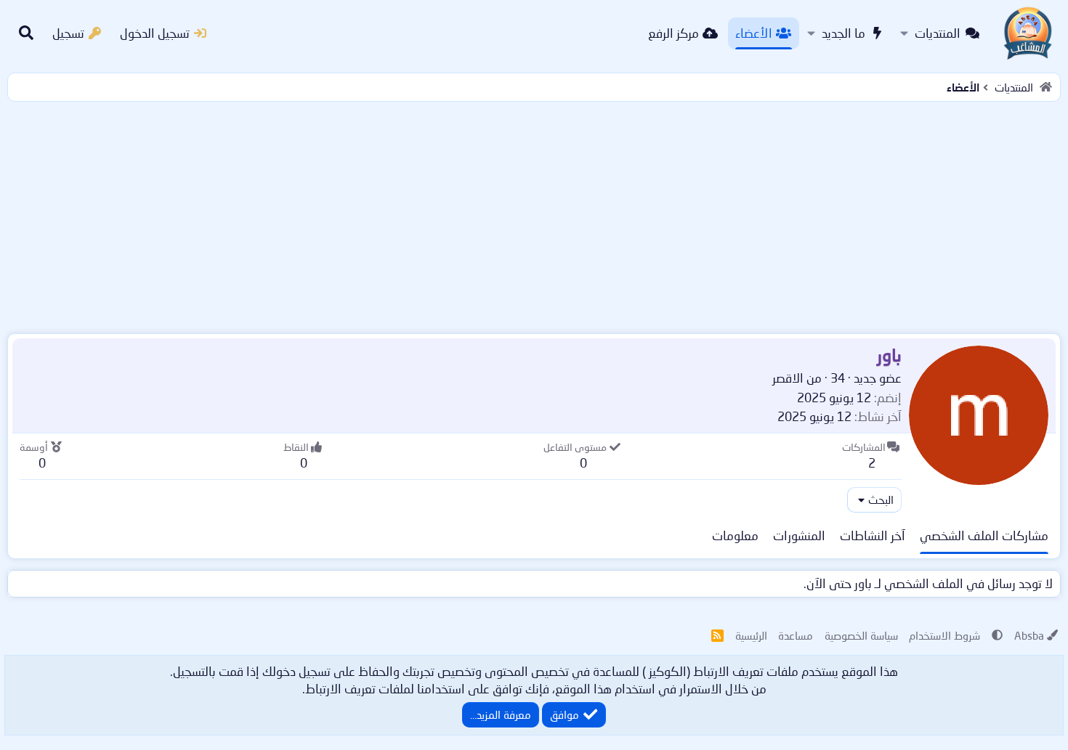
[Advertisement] (534, 214)
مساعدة (795, 635)
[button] (904, 33)
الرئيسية (751, 635)
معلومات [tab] (735, 535)
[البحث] (26, 33)
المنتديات (937, 33)
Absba (1029, 635)
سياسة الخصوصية (861, 635)
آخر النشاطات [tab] (872, 535)
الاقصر (788, 378)
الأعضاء (753, 33)
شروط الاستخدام (944, 635)
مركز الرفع (673, 33)
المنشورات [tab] (799, 535)
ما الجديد (843, 33)
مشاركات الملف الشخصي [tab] (984, 535)
